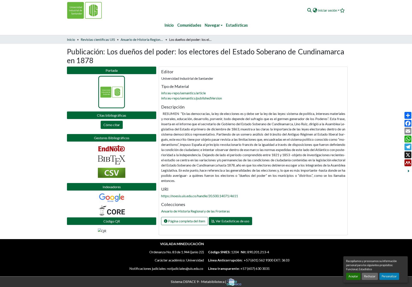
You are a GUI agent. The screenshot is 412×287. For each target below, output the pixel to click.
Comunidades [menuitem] (189, 25)
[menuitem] (214, 25)
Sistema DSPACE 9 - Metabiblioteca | (199, 281)
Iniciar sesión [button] (328, 10)
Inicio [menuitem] (169, 25)
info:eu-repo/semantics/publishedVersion (191, 98)
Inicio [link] (71, 39)
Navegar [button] (212, 25)
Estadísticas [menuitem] (237, 25)
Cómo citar (111, 125)
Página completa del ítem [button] (186, 221)
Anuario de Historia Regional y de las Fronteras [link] (142, 39)
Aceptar (353, 276)
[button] (309, 10)
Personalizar (389, 276)
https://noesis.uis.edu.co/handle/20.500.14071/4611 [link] (199, 196)
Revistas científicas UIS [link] (98, 39)
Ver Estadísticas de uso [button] (232, 221)
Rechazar (370, 276)
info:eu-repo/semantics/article (183, 93)
